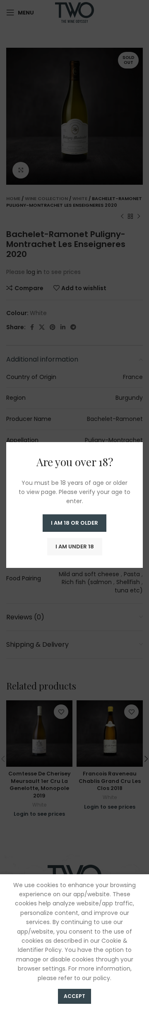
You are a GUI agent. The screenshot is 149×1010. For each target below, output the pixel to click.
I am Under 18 (74, 546)
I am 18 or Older (74, 523)
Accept (74, 996)
